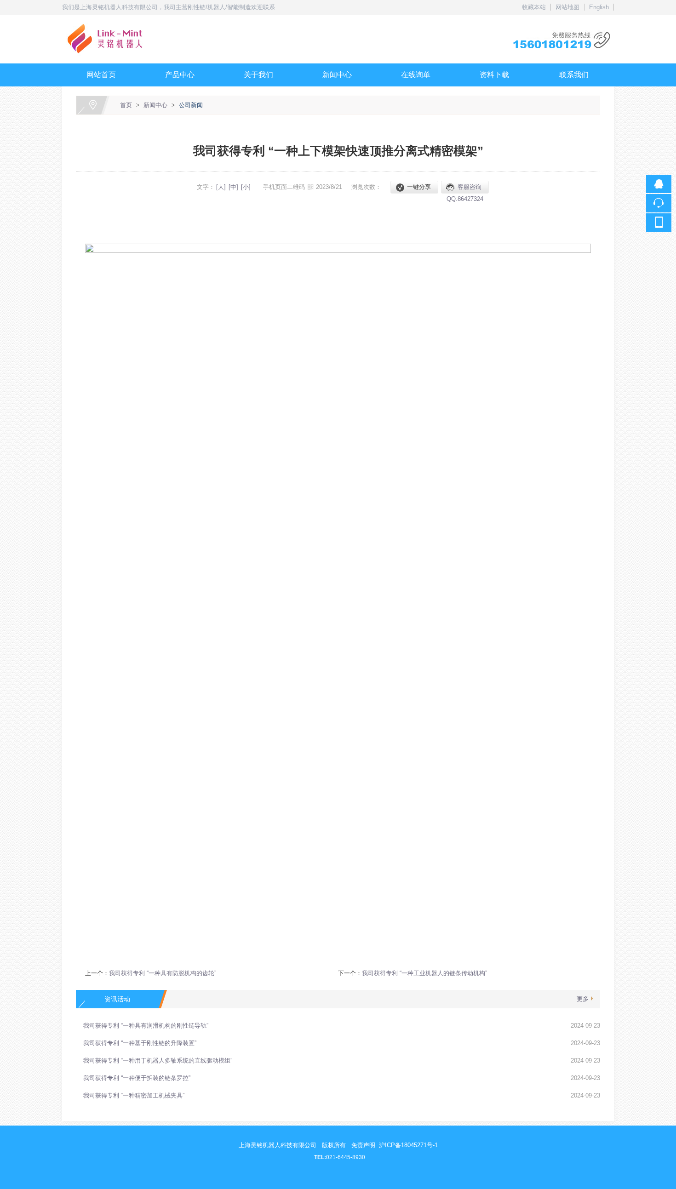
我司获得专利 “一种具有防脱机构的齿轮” (162, 973)
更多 (583, 998)
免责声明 (363, 1145)
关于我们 (258, 75)
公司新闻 (191, 105)
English (599, 7)
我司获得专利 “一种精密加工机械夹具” (133, 1095)
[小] (246, 186)
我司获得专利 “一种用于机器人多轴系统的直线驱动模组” (157, 1060)
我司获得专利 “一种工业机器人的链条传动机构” (424, 973)
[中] (233, 186)
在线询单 (415, 75)
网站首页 (101, 75)
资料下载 (494, 75)
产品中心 (180, 75)
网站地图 (567, 7)
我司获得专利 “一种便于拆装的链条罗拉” (136, 1078)
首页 (126, 105)
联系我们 (574, 75)
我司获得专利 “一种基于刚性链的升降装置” (139, 1043)
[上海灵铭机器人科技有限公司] (338, 20)
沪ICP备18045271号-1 (408, 1145)
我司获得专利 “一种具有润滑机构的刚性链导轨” (145, 1025)
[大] (221, 186)
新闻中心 (337, 75)
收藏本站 (534, 7)
